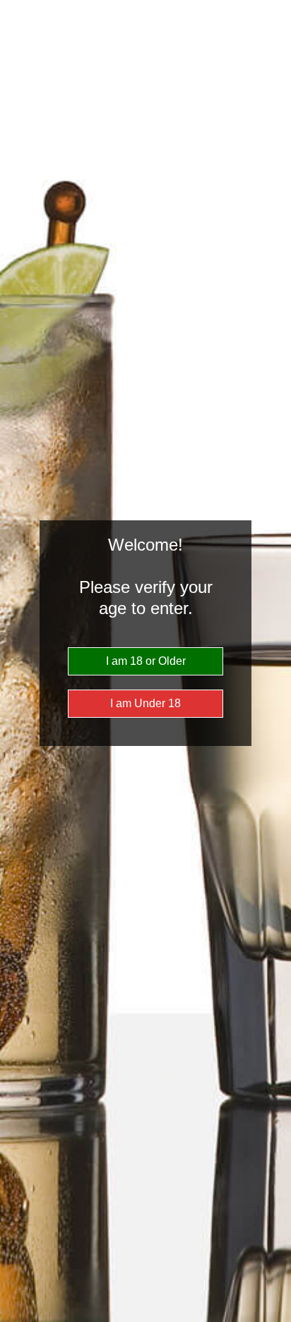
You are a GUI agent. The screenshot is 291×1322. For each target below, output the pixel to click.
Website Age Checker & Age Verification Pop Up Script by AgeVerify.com (273, 1318)
